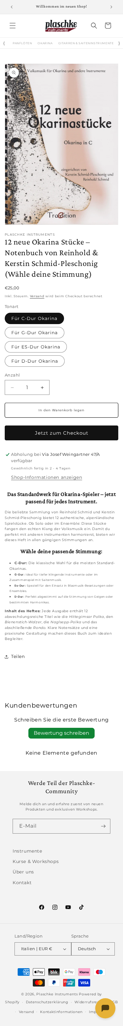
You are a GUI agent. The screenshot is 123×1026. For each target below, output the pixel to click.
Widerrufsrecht (88, 1002)
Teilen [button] (18, 656)
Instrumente (27, 851)
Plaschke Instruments (57, 994)
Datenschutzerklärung (47, 1002)
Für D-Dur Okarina (34, 361)
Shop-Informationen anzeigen (46, 477)
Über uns (23, 872)
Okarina (45, 43)
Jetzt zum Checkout (61, 433)
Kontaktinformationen (61, 1012)
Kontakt (22, 882)
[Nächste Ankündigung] (111, 7)
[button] (13, 26)
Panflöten (22, 43)
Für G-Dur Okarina (34, 332)
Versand (37, 296)
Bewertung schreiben (61, 733)
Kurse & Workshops (36, 861)
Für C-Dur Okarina (34, 318)
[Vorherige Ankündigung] (12, 7)
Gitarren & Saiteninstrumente (86, 43)
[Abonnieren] (103, 826)
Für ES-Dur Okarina (35, 347)
